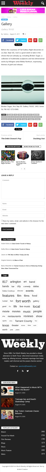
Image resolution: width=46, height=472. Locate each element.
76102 (19, 115)
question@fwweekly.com (27, 366)
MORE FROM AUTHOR (31, 146)
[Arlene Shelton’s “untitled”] (38, 155)
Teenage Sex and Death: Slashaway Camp (25, 400)
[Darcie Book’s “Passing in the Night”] (23, 155)
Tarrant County (23, 320)
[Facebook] (18, 371)
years (18, 330)
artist (29, 115)
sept (18, 119)
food (34, 295)
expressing (5, 117)
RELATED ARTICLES (13, 146)
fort (11, 301)
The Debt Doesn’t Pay (11, 138)
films (26, 295)
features (8, 296)
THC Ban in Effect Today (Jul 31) (18, 254)
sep (14, 119)
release (4, 119)
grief (19, 117)
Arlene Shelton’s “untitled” (36, 162)
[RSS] (23, 371)
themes (30, 119)
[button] (42, 3)
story (10, 321)
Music (3, 447)
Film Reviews (6, 439)
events (30, 290)
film (19, 295)
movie (5, 311)
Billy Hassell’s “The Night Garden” (7, 162)
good (4, 306)
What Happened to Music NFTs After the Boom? (28, 388)
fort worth (23, 301)
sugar (24, 119)
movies (16, 311)
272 (15, 115)
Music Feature (6, 450)
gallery (13, 117)
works (37, 119)
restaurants (14, 316)
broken (36, 115)
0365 (11, 115)
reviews (28, 316)
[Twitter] (28, 371)
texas (5, 325)
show (39, 316)
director (20, 291)
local (36, 306)
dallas (36, 286)
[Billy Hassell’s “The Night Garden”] (8, 155)
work (34, 325)
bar (13, 286)
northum (38, 117)
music (27, 311)
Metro (3, 454)
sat (10, 119)
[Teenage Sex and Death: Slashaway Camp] (7, 402)
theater (15, 325)
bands (5, 286)
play (3, 316)
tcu (36, 321)
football (4, 301)
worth (4, 329)
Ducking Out (39, 138)
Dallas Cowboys (8, 291)
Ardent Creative (22, 469)
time (29, 325)
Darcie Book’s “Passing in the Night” (21, 163)
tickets (23, 325)
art (25, 281)
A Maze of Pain (18, 260)
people (37, 311)
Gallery (4, 19)
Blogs (3, 443)
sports (4, 321)
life (15, 306)
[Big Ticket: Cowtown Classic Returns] (7, 414)
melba (31, 117)
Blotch (3, 432)
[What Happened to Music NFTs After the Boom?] (7, 390)
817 (24, 115)
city (19, 286)
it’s (10, 306)
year (11, 330)
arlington (15, 281)
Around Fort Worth (7, 436)
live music (25, 306)
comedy (27, 286)
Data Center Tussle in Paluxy (21, 243)
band (32, 281)
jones (25, 117)
